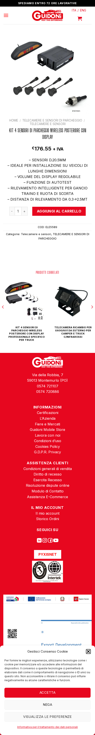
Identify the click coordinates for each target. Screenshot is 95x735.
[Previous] (3, 316)
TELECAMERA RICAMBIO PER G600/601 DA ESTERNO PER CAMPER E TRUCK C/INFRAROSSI (73, 332)
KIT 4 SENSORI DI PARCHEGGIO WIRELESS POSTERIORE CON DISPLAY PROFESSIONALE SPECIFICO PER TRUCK (26, 333)
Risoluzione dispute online (47, 485)
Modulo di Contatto (48, 491)
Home (13, 120)
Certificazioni (47, 412)
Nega (47, 704)
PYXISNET (47, 554)
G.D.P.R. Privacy (47, 452)
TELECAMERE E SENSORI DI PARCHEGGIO (52, 120)
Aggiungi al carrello (59, 211)
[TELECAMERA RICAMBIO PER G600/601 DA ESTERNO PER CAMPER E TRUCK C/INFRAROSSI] (71, 300)
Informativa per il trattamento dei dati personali (47, 727)
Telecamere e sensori (48, 124)
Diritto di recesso (48, 474)
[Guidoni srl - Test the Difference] (47, 15)
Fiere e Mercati (47, 424)
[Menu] (6, 15)
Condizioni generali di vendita (47, 468)
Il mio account (47, 513)
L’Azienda (47, 418)
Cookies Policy (47, 446)
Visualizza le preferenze (47, 717)
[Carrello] (80, 18)
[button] (88, 651)
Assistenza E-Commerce (47, 497)
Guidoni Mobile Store (47, 429)
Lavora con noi (47, 435)
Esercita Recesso (47, 480)
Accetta (47, 692)
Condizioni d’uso (47, 441)
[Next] (92, 316)
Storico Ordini (47, 519)
